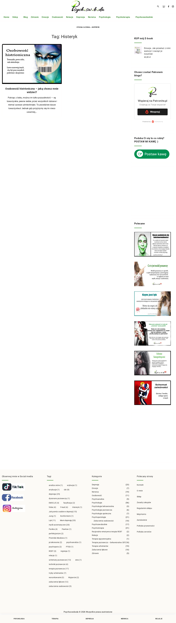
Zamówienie (142, 520)
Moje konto (141, 514)
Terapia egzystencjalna (101, 539)
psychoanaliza (73, 542)
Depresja (95, 485)
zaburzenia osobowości (60, 586)
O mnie (140, 491)
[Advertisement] (152, 190)
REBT (52, 551)
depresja (54, 494)
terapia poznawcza (59, 569)
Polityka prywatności (145, 526)
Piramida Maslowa (58, 538)
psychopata (55, 547)
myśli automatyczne (59, 525)
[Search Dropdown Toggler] (158, 7)
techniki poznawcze (58, 564)
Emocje (95, 488)
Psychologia (97, 503)
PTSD (69, 547)
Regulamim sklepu (144, 508)
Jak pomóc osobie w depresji (63, 512)
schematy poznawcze (60, 560)
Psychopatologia (99, 517)
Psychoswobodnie (99, 524)
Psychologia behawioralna (103, 506)
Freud (64, 507)
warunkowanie (56, 577)
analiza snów (56, 485)
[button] (164, 6)
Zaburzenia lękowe (99, 550)
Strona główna (83, 27)
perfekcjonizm (56, 534)
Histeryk (77, 507)
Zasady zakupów (144, 502)
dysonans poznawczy (59, 498)
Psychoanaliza (98, 499)
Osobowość (97, 495)
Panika (53, 529)
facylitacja (69, 503)
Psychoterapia (98, 528)
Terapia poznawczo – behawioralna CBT (109, 542)
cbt (66, 490)
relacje (53, 555)
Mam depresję (68, 520)
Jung (52, 516)
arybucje (72, 485)
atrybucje (54, 490)
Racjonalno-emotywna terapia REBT (107, 532)
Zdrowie (95, 553)
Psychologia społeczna (101, 513)
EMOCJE (54, 503)
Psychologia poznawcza (102, 510)
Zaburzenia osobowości (104, 521)
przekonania (55, 542)
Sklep (139, 497)
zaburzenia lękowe (58, 582)
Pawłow (67, 529)
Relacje (95, 535)
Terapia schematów (100, 546)
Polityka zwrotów (144, 532)
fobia (52, 507)
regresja (65, 551)
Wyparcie (73, 577)
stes (78, 560)
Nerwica (95, 492)
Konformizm (66, 516)
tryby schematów (57, 573)
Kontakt (140, 485)
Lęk (52, 520)
